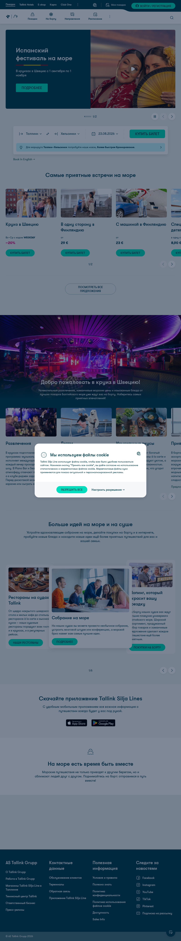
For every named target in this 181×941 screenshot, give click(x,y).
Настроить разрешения (107, 489)
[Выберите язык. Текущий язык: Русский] (138, 453)
